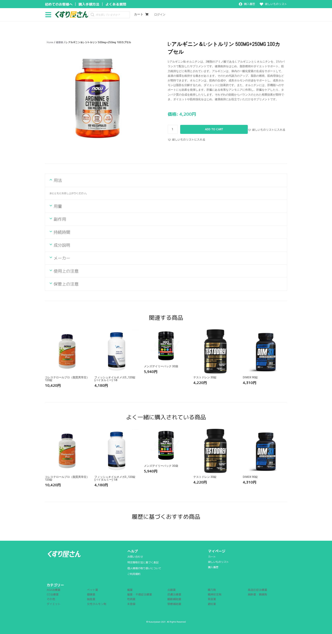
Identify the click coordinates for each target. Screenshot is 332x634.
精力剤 (212, 590)
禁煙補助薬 (174, 604)
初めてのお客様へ (59, 4)
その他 (51, 599)
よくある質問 (115, 4)
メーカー (62, 258)
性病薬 (131, 599)
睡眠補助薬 (174, 599)
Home (50, 42)
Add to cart (214, 129)
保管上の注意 (66, 284)
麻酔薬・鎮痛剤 (257, 594)
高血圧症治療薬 (257, 590)
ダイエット (54, 604)
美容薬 (212, 599)
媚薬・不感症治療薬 (139, 594)
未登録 (131, 604)
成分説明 (62, 245)
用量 (58, 206)
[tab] (166, 180)
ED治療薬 (53, 594)
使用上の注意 (66, 271)
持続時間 (62, 232)
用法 (58, 180)
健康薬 (59, 42)
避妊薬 (212, 604)
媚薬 (130, 590)
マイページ (216, 551)
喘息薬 (91, 599)
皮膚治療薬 (174, 594)
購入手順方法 (89, 4)
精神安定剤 (215, 594)
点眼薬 (171, 590)
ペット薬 (92, 590)
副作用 (60, 219)
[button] (49, 14)
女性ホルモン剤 (96, 604)
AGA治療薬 (53, 590)
